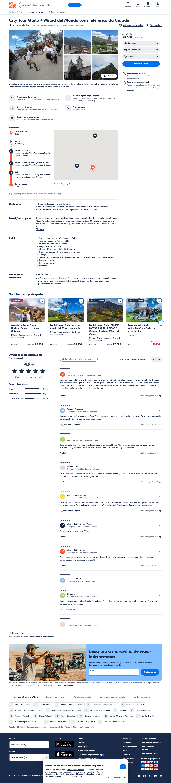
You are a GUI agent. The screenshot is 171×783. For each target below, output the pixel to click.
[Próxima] (161, 323)
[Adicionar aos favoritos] (42, 301)
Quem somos (128, 743)
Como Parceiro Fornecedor (151, 743)
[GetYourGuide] (12, 5)
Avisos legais (83, 747)
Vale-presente (128, 759)
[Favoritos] (128, 4)
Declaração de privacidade (63, 685)
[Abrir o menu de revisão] (159, 374)
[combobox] (44, 5)
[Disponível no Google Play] (64, 744)
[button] (19, 25)
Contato (81, 743)
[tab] (25, 697)
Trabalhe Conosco (130, 747)
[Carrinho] (138, 4)
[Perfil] (158, 4)
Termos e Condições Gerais (88, 759)
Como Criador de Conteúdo (147, 748)
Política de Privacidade (86, 751)
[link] (27, 323)
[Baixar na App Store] (64, 754)
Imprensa (126, 755)
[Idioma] (148, 4)
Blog (125, 751)
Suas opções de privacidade (89, 755)
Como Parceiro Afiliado (149, 754)
